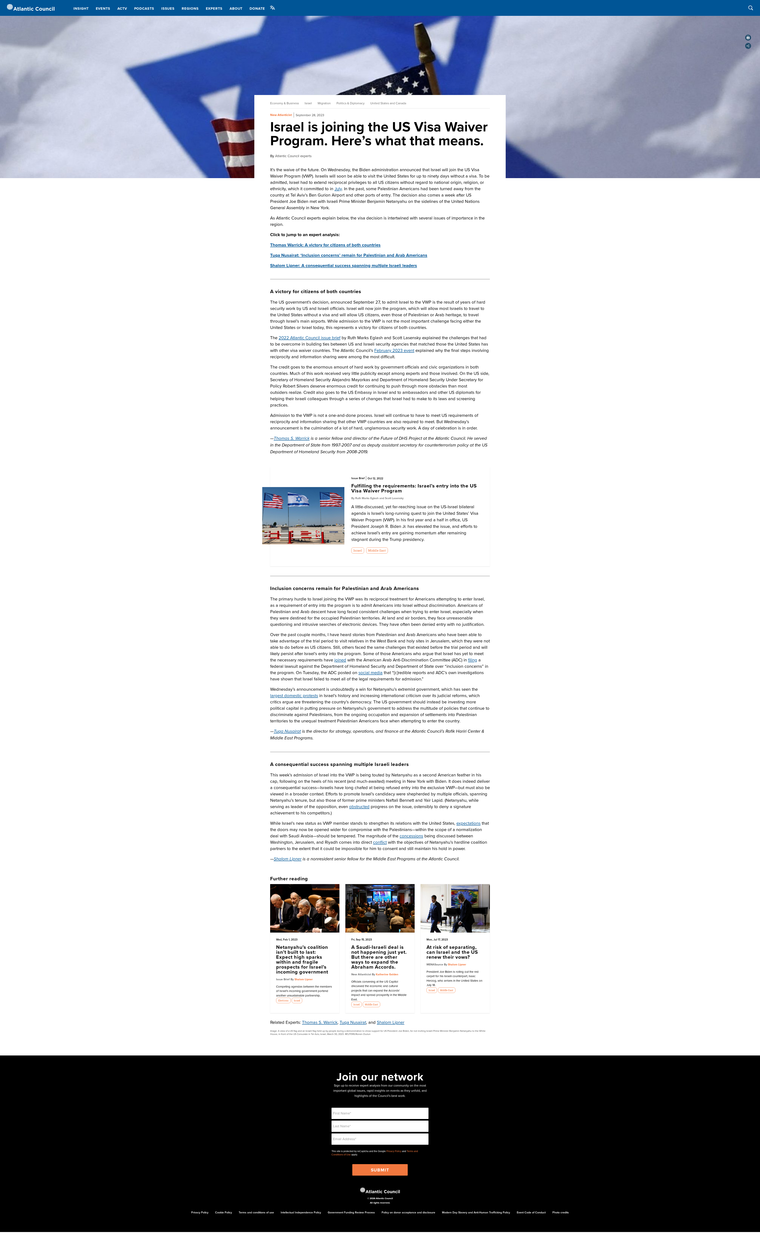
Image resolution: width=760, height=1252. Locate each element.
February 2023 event (394, 350)
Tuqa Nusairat (353, 1022)
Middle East (377, 550)
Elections (283, 1000)
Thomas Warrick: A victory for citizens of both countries (325, 245)
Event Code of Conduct (531, 1212)
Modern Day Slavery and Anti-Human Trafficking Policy (476, 1212)
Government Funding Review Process (351, 1212)
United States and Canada (388, 103)
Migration (324, 103)
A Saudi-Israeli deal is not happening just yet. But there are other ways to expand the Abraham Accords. (379, 956)
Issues (168, 8)
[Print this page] (748, 38)
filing (472, 660)
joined (340, 660)
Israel (308, 103)
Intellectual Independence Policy (301, 1212)
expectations (468, 823)
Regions (190, 8)
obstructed (359, 806)
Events (103, 8)
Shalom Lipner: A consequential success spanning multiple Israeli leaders (343, 265)
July (338, 188)
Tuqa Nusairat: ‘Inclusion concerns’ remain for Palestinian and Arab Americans (348, 255)
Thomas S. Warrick (319, 1022)
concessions (411, 836)
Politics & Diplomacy (350, 103)
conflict (380, 842)
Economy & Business (284, 103)
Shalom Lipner (287, 859)
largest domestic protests (294, 695)
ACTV (122, 8)
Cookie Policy (223, 1212)
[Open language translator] (272, 7)
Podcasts (144, 8)
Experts (214, 8)
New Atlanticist (281, 115)
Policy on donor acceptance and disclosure (408, 1212)
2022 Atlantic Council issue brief (309, 337)
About (236, 8)
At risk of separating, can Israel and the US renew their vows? (452, 951)
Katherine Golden (387, 974)
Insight (80, 8)
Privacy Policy (393, 1151)
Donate (257, 8)
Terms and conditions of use (256, 1212)
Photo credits (560, 1212)
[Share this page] (748, 46)
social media (370, 672)
